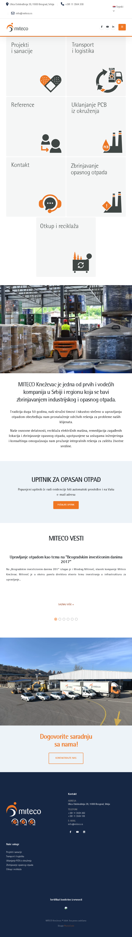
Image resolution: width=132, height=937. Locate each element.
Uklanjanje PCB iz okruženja (18, 861)
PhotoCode (69, 926)
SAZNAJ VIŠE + (66, 605)
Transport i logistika (15, 856)
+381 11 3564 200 (74, 4)
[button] (56, 619)
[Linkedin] (113, 27)
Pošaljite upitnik (66, 505)
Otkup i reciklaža (13, 869)
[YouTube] (107, 27)
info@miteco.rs (23, 13)
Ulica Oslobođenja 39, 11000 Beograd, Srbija (31, 4)
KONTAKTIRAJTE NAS (66, 758)
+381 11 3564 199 (76, 816)
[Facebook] (101, 27)
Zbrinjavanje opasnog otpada (19, 865)
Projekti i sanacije (14, 852)
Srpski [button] (119, 7)
